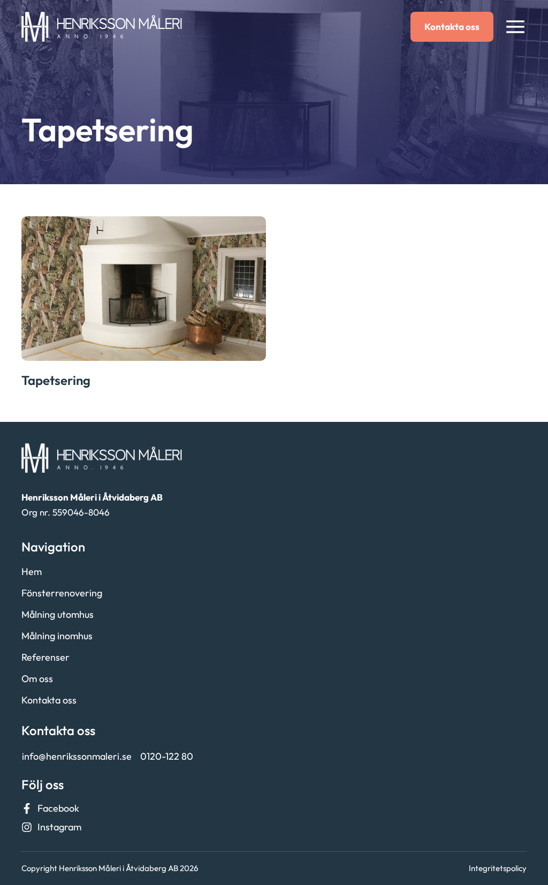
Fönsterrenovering (61, 593)
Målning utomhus (57, 614)
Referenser (45, 657)
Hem (31, 571)
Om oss (37, 678)
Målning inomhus (57, 636)
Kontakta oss (49, 700)
